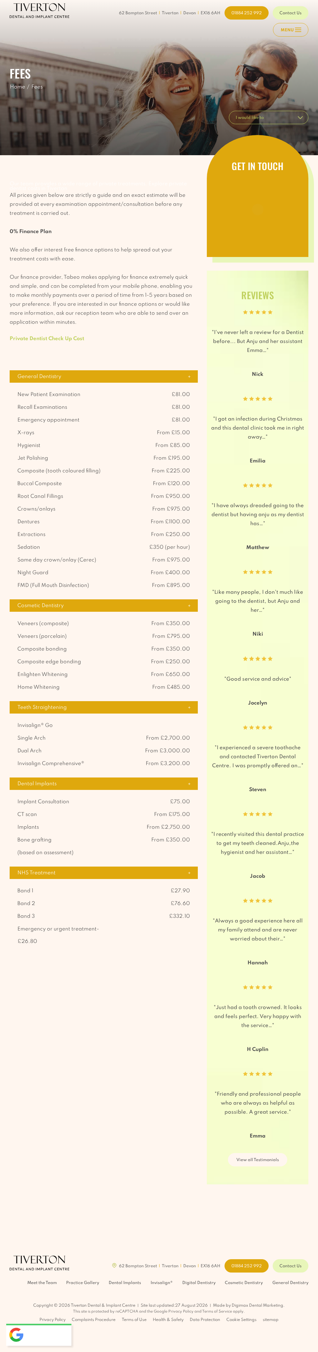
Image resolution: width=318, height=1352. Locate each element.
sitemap (271, 1320)
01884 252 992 (246, 13)
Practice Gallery (82, 1283)
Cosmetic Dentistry (244, 1283)
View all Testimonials (257, 1160)
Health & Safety (168, 1320)
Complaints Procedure (94, 1320)
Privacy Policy (180, 1312)
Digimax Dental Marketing (257, 1306)
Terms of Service (217, 1312)
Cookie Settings (241, 1320)
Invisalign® (162, 1283)
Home (17, 87)
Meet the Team (42, 1283)
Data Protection (205, 1320)
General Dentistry (290, 1283)
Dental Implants (125, 1283)
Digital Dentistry (199, 1283)
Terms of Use (134, 1320)
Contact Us (290, 13)
